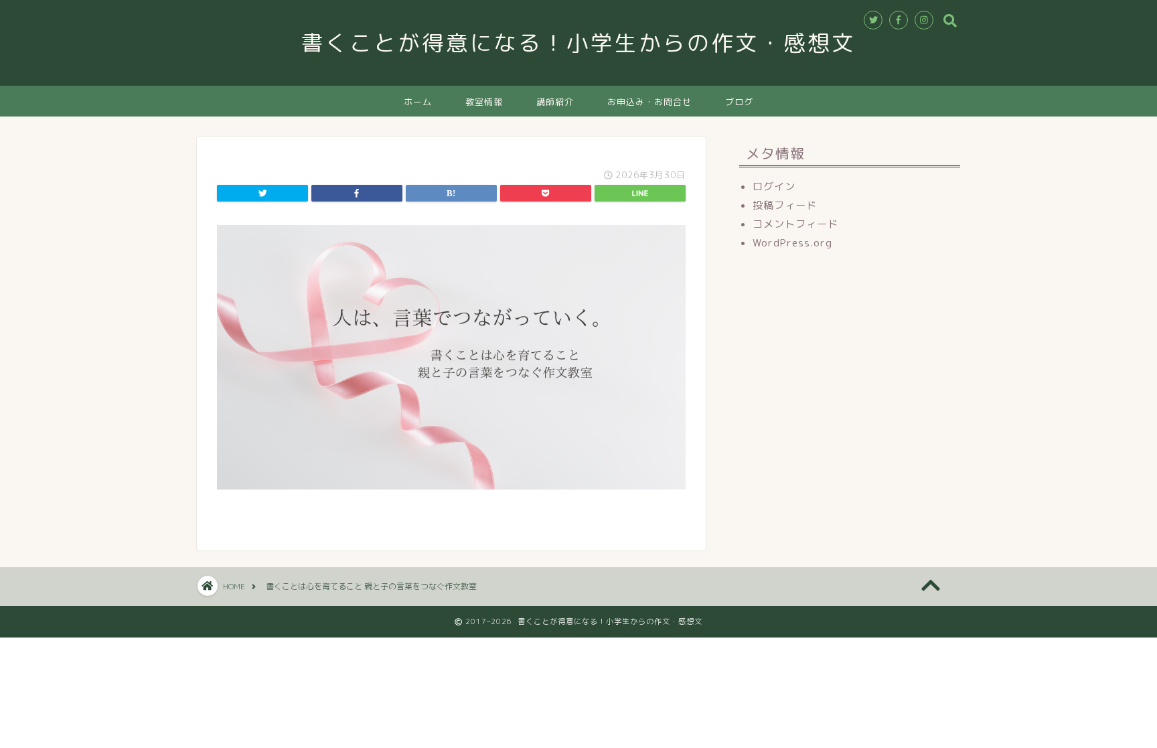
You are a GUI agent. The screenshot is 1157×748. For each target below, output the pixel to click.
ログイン (774, 186)
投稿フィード (785, 205)
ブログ (739, 101)
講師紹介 (555, 101)
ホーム (418, 101)
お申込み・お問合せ (649, 101)
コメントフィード (795, 224)
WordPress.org (792, 243)
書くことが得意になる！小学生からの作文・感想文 (590, 42)
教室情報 (484, 101)
